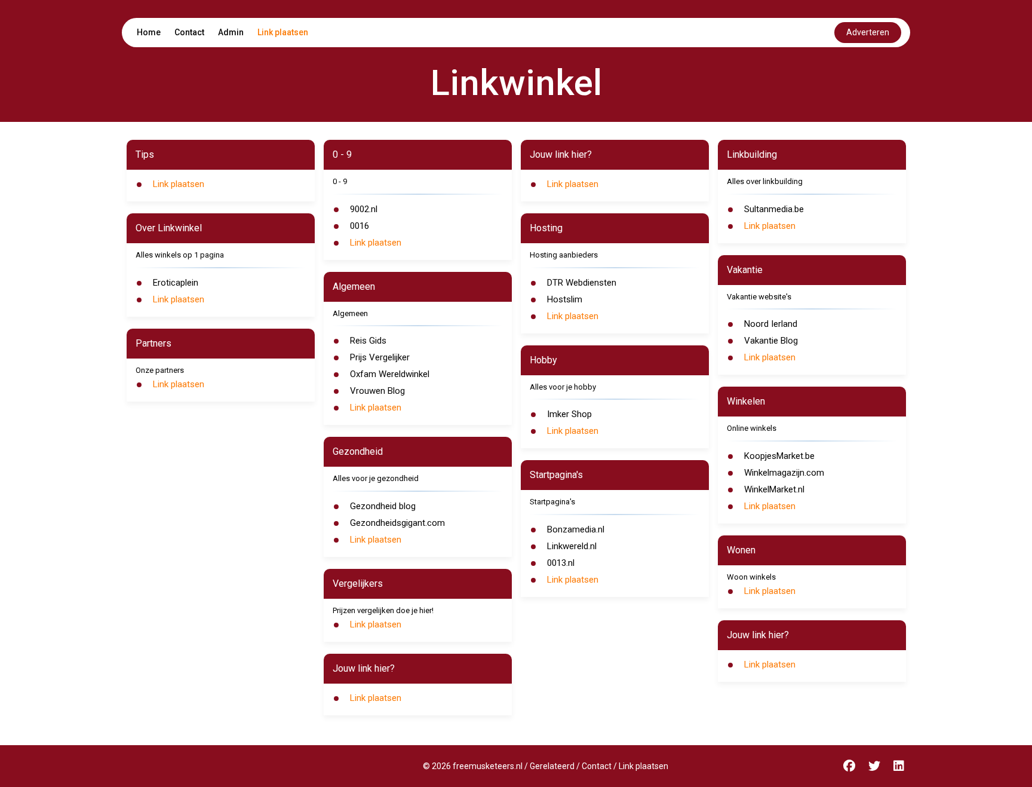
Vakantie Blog (771, 340)
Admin (231, 32)
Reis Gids (368, 340)
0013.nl (561, 563)
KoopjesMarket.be (779, 456)
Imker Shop (569, 414)
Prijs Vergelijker (380, 357)
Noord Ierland (770, 324)
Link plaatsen (282, 32)
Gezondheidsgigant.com (397, 522)
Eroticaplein (175, 282)
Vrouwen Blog (377, 390)
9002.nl (363, 209)
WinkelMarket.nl (774, 489)
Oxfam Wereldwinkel (389, 374)
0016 (359, 226)
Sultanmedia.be (774, 209)
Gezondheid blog (383, 506)
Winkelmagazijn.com (784, 472)
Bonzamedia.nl (575, 529)
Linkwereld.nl (572, 546)
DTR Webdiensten (581, 282)
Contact (189, 32)
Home (149, 32)
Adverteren (867, 32)
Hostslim (564, 299)
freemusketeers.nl (488, 766)
